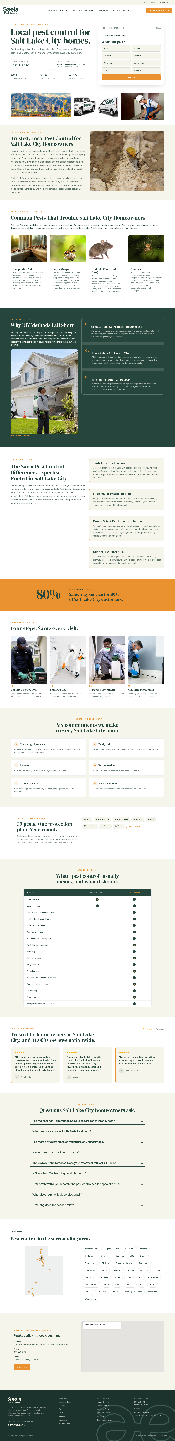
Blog (61, 1409)
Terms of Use (153, 1436)
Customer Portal (165, 2)
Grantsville (90, 1270)
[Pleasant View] (41, 1253)
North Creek (102, 1277)
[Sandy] (41, 1260)
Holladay (117, 1270)
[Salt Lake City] (41, 1258)
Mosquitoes (91, 826)
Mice (152, 819)
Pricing (63, 10)
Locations (75, 10)
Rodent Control (103, 1406)
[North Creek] (36, 1282)
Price (106, 1284)
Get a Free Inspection (159, 10)
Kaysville (144, 1270)
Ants (88, 819)
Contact (127, 10)
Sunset (88, 1292)
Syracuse (101, 1292)
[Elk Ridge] (43, 1266)
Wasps (120, 826)
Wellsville (152, 1292)
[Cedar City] (32, 1289)
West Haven (90, 1299)
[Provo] (43, 1263)
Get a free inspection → (21, 435)
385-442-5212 (21, 65)
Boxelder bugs (104, 819)
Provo (117, 1284)
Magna (88, 1277)
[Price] (50, 1270)
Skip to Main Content (2, 4)
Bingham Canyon (111, 1249)
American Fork (91, 1249)
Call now (22, 1367)
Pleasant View (91, 1284)
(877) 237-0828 (148, 2)
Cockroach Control (104, 1420)
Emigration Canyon (124, 1263)
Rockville (130, 1284)
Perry (139, 1277)
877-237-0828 (16, 1425)
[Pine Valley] (29, 1292)
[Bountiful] (41, 1257)
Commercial (102, 10)
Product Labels (65, 1424)
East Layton (90, 1263)
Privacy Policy (140, 1436)
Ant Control (101, 1416)
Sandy (152, 1284)
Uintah (115, 1292)
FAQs (61, 1413)
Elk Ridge (106, 1263)
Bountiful (129, 1249)
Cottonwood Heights (125, 1256)
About (115, 10)
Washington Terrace (133, 1292)
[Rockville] (33, 1294)
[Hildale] (33, 1295)
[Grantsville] (37, 1260)
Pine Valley (153, 1277)
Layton (157, 1270)
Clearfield (105, 1256)
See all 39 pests (134, 826)
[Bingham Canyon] (39, 1260)
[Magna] (40, 1259)
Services (51, 10)
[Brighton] (44, 1260)
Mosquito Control (104, 1409)
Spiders (107, 826)
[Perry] (40, 1251)
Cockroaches (122, 819)
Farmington (144, 1263)
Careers (62, 1406)
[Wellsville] (41, 1249)
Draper (143, 1256)
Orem (129, 1277)
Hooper (130, 1270)
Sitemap (164, 1436)
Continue (131, 77)
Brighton (143, 1249)
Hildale (104, 1270)
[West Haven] (40, 1254)
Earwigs (139, 819)
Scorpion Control (104, 1413)
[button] (87, 1120)
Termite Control (103, 1402)
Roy (142, 1284)
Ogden (117, 1277)
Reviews (89, 10)
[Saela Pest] (17, 10)
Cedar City (89, 1256)
